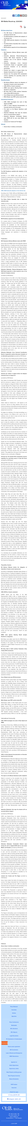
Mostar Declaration (14, 1079)
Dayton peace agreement (14, 1046)
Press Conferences (14, 1022)
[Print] (23, 15)
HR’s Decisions (14, 1028)
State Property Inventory (14, 1075)
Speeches (14, 1016)
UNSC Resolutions (14, 1056)
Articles (14, 1013)
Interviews (14, 1009)
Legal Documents (14, 1035)
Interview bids (4, 1043)
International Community (7, 99)
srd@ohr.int (15, 1116)
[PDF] (21, 15)
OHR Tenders (14, 1084)
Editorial (3, 124)
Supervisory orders (14, 1068)
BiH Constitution (14, 1049)
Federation (3, 49)
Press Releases (14, 1006)
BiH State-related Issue (6, 30)
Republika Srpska (5, 80)
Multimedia (14, 1025)
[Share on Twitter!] (16, 15)
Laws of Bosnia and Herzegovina (14, 1053)
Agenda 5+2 (14, 1062)
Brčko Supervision (14, 1065)
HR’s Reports (14, 1032)
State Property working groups (14, 1072)
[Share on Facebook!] (14, 15)
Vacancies (14, 1087)
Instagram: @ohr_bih (14, 1099)
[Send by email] (26, 15)
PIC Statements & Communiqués (14, 1039)
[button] (26, 2)
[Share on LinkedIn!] (18, 15)
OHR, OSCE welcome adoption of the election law (13, 190)
